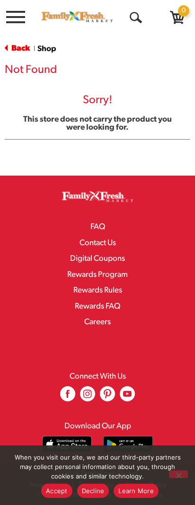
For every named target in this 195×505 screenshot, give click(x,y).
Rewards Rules (97, 290)
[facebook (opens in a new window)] (67, 397)
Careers (97, 322)
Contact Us (98, 243)
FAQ (97, 227)
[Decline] (178, 474)
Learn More (136, 491)
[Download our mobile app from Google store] (128, 444)
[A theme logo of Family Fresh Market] (77, 16)
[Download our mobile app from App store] (67, 444)
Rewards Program (97, 275)
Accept (57, 491)
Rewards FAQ (97, 306)
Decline (93, 491)
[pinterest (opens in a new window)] (107, 397)
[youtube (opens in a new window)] (127, 397)
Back (20, 48)
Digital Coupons (97, 259)
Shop (46, 49)
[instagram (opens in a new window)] (87, 397)
